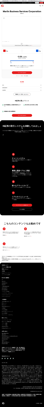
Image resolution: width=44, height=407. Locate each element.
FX (2, 279)
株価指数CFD (4, 283)
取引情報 (22, 81)
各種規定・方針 (15, 347)
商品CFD (3, 284)
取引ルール (4, 303)
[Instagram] (5, 358)
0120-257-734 (5, 339)
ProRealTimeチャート (6, 328)
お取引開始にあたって (6, 301)
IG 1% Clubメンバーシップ (7, 311)
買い (39, 50)
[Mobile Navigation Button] (42, 5)
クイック (18, 75)
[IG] (2, 6)
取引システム (4, 317)
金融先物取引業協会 (16, 394)
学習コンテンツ (5, 269)
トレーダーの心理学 (6, 274)
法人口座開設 (4, 313)
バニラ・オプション (6, 296)
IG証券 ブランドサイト (6, 273)
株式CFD (3, 281)
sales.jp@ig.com (14, 336)
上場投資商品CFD (5, 286)
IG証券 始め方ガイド (6, 306)
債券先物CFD (4, 288)
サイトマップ (8, 347)
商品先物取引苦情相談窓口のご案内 (28, 395)
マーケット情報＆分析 (6, 267)
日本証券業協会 (8, 394)
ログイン (37, 2)
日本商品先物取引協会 (16, 395)
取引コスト (4, 304)
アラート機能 (4, 323)
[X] (8, 358)
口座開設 (41, 2)
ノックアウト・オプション (7, 293)
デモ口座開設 (4, 309)
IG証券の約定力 (5, 326)
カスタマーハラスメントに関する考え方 (13, 350)
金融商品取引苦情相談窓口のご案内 (28, 394)
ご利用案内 (4, 299)
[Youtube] (10, 358)
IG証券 (3, 347)
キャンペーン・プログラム (7, 314)
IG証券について (5, 265)
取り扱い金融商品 (5, 277)
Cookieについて (11, 348)
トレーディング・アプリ (7, 319)
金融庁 (3, 394)
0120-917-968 (5, 343)
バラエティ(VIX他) (5, 291)
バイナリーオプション (6, 294)
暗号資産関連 (4, 289)
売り (6, 50)
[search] (40, 5)
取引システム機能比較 (6, 321)
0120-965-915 (5, 336)
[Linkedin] (13, 358)
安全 (22, 75)
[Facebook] (2, 358)
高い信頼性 (26, 75)
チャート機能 (4, 324)
